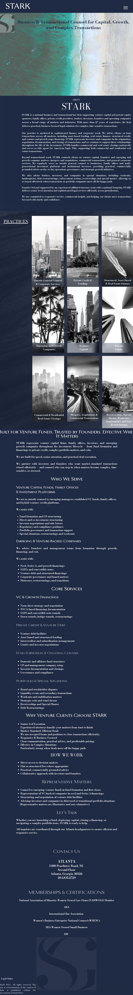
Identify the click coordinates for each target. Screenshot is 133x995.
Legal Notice (7, 978)
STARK (17, 6)
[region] (48, 251)
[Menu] (126, 7)
